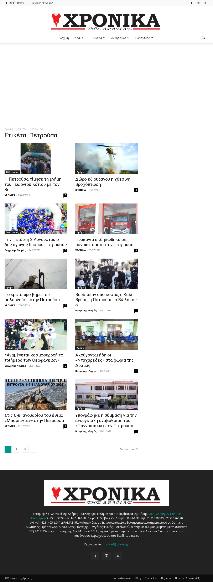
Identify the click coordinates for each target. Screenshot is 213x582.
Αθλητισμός (118, 38)
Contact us (151, 578)
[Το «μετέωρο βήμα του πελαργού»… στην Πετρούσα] (36, 274)
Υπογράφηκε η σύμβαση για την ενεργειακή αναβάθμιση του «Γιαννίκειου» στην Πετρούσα (106, 420)
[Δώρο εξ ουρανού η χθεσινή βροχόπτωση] (106, 158)
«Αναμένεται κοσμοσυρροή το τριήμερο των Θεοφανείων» (34, 358)
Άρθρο (9, 287)
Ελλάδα (97, 38)
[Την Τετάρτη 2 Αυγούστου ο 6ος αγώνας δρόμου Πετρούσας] (36, 218)
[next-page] (33, 449)
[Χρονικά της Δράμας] (106, 20)
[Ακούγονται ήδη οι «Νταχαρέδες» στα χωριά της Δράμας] (106, 334)
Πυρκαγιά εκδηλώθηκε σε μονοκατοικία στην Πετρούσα (104, 242)
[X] (205, 3)
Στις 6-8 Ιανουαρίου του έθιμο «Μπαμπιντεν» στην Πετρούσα (34, 418)
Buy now (166, 578)
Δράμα (79, 38)
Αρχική (64, 38)
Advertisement (122, 578)
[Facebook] (191, 3)
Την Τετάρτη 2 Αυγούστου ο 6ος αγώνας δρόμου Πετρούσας (36, 242)
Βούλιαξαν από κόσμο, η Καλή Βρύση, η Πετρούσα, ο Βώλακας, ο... (106, 299)
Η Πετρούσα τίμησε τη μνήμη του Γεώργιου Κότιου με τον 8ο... (33, 184)
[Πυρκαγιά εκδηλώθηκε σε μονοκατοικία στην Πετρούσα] (106, 218)
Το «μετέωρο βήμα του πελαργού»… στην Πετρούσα (32, 297)
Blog (138, 578)
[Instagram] (198, 3)
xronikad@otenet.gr (115, 544)
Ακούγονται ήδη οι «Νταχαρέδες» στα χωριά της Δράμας (104, 360)
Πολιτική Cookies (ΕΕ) (187, 578)
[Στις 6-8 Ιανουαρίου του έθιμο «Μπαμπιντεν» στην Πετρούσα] (36, 394)
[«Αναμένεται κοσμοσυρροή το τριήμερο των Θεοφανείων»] (36, 334)
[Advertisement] (106, 74)
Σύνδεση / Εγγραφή (42, 2)
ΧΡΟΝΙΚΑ (10, 195)
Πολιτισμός (142, 38)
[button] (203, 38)
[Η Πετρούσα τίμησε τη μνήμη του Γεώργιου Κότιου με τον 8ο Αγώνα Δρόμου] (36, 158)
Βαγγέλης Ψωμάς (15, 250)
